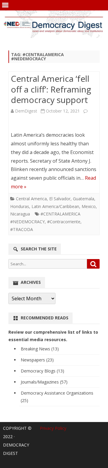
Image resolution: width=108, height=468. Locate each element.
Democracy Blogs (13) (42, 371)
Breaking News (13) (40, 349)
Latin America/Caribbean (55, 206)
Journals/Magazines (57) (44, 382)
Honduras (19, 206)
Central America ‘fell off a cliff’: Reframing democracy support (51, 89)
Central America (31, 198)
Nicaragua (20, 214)
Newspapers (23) (37, 360)
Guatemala (83, 198)
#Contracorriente (63, 221)
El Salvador (59, 198)
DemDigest (26, 111)
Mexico (89, 206)
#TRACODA (21, 229)
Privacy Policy (53, 428)
